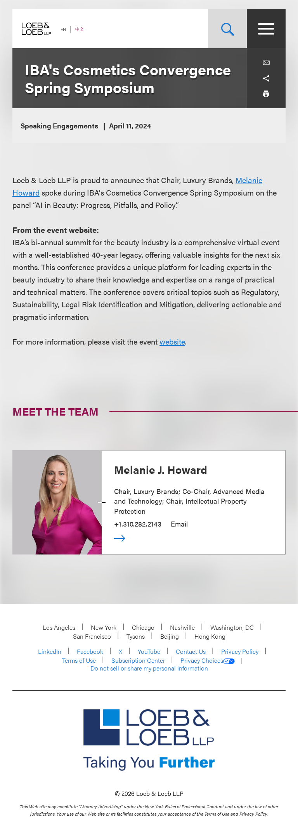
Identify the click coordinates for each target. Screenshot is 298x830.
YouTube (149, 651)
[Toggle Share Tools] (266, 78)
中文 (79, 29)
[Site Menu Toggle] (266, 28)
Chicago (143, 627)
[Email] (266, 63)
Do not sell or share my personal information (149, 668)
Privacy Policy (239, 651)
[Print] (266, 94)
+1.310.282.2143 (137, 523)
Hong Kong (209, 636)
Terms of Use (79, 660)
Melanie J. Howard (160, 469)
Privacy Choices (201, 660)
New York (103, 627)
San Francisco (92, 636)
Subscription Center (138, 660)
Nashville (182, 627)
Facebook (90, 651)
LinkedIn (49, 651)
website (172, 341)
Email (179, 523)
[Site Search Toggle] (227, 28)
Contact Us (191, 651)
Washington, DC (232, 627)
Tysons (135, 636)
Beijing (169, 636)
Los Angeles (59, 627)
